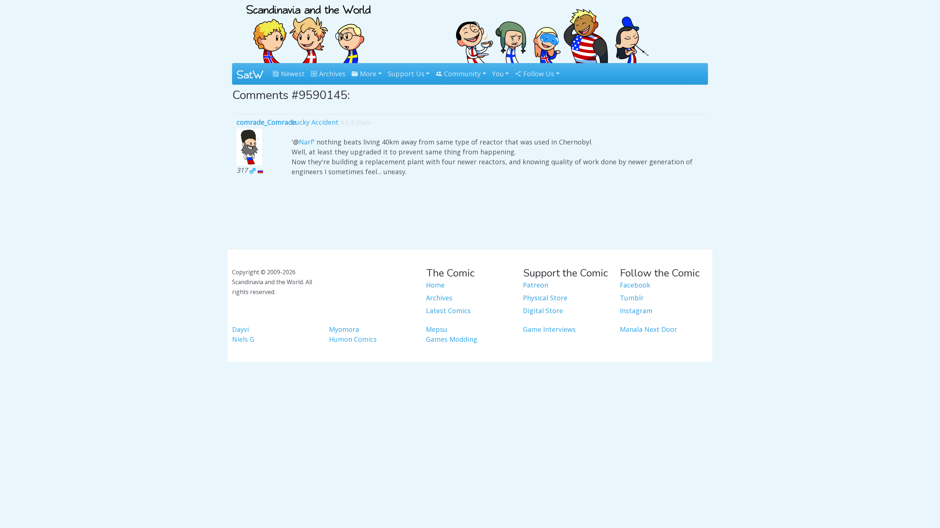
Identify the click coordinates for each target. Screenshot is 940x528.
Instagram (636, 310)
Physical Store (545, 297)
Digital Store (543, 310)
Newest (292, 73)
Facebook (635, 284)
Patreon (535, 284)
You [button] (498, 73)
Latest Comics (448, 310)
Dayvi (240, 329)
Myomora (344, 329)
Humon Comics (353, 339)
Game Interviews (549, 329)
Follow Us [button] (537, 73)
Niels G (243, 339)
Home (435, 284)
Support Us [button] (406, 73)
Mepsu (436, 329)
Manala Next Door (648, 329)
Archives (331, 73)
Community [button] (461, 73)
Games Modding (451, 339)
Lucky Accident (315, 122)
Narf (306, 142)
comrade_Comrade (266, 122)
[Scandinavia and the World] (308, 30)
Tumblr (632, 297)
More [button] (367, 73)
